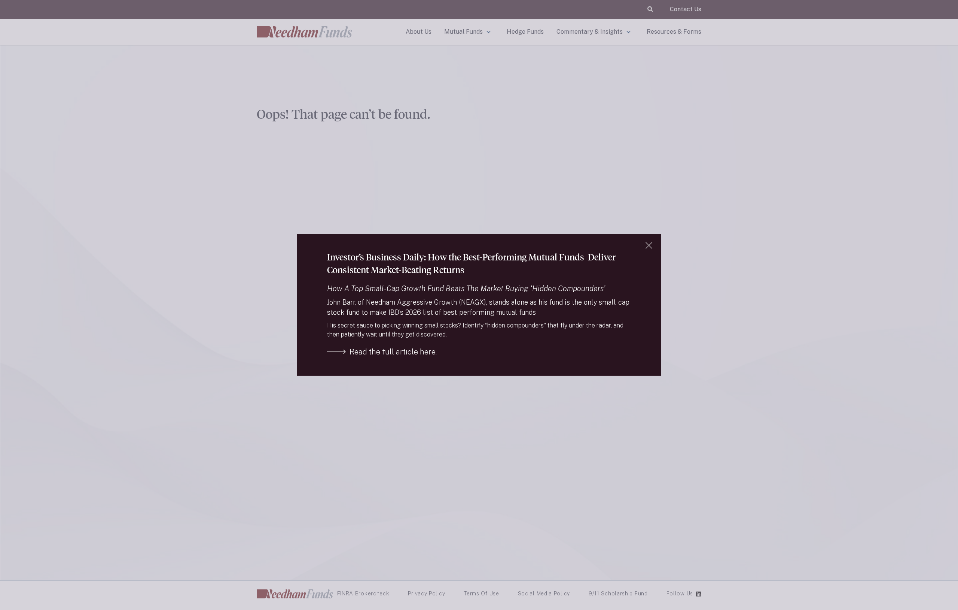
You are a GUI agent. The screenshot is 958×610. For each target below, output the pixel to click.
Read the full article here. (393, 351)
